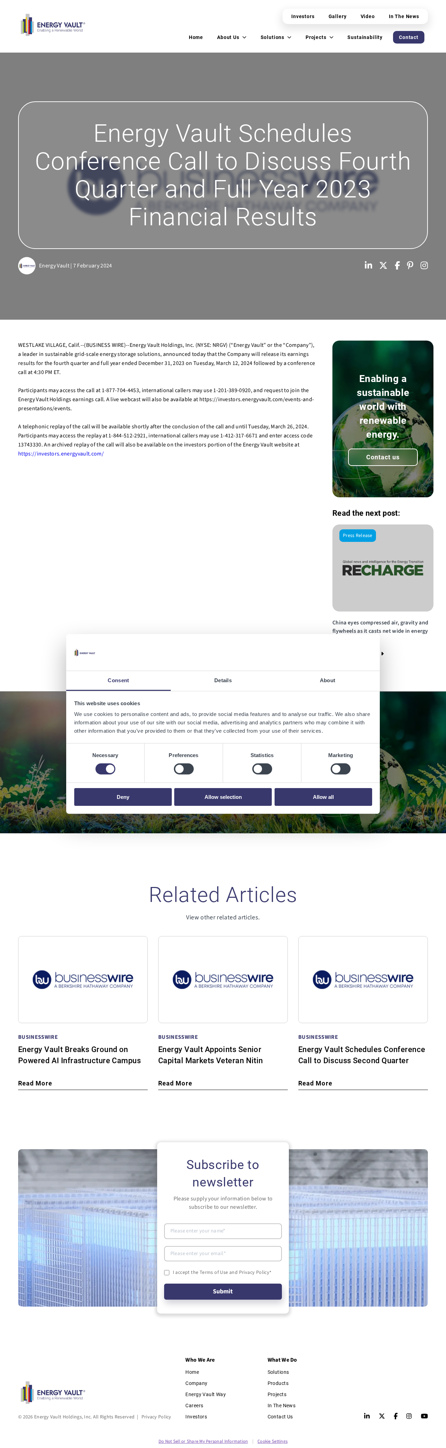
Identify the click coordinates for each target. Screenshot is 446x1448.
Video (368, 16)
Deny (123, 797)
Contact (408, 37)
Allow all (323, 797)
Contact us (383, 457)
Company (196, 1383)
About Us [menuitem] (228, 37)
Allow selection (223, 797)
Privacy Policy (156, 1417)
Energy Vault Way (205, 1394)
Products (278, 1383)
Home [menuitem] (196, 37)
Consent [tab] (118, 680)
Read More (35, 1083)
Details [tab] (223, 680)
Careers (194, 1405)
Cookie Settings (272, 1441)
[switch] (184, 768)
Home (192, 1372)
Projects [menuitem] (316, 37)
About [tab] (328, 680)
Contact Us (280, 1416)
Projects (277, 1394)
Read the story (355, 653)
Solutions (278, 1372)
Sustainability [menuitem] (365, 37)
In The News (404, 16)
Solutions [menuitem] (273, 37)
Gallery (338, 16)
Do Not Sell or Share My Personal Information (203, 1441)
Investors (303, 16)
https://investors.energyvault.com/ (61, 454)
